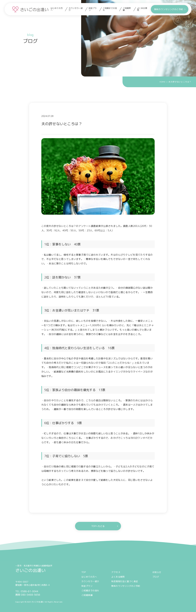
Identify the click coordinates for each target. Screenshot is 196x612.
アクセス (115, 572)
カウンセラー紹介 (76, 9)
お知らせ (156, 572)
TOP (83, 572)
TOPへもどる (98, 526)
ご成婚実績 (127, 9)
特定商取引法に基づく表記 (124, 581)
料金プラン (93, 9)
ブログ (155, 576)
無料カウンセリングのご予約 (168, 9)
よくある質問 (142, 9)
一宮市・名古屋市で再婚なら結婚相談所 (33, 569)
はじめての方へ (57, 9)
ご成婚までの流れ (110, 9)
